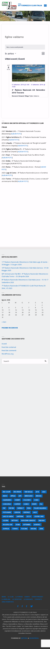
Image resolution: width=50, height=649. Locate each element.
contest (17, 504)
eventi (34, 504)
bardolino (29, 496)
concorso (7, 504)
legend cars (38, 516)
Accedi (4, 344)
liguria (5, 520)
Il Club (10, 596)
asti (20, 496)
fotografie (7, 512)
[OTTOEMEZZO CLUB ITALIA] (9, 5)
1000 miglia (28, 492)
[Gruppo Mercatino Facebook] (26, 606)
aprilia (13, 496)
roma (18, 524)
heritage (26, 512)
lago (35, 512)
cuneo (26, 504)
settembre (26, 524)
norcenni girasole (28, 520)
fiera (29, 508)
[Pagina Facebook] (18, 606)
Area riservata (8, 602)
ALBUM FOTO (16, 134)
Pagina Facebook (10, 327)
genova (17, 512)
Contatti (38, 599)
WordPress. (34, 638)
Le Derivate (28, 599)
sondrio (37, 524)
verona (33, 529)
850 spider (17, 492)
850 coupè (6, 492)
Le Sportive (17, 599)
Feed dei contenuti (9, 347)
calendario (7, 500)
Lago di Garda (8, 516)
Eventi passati (37, 596)
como (36, 500)
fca (41, 504)
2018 (37, 492)
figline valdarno (40, 508)
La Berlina (6, 599)
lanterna (20, 516)
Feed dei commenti (9, 350)
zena (41, 529)
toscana (24, 529)
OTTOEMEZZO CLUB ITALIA (30, 5)
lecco (29, 516)
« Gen (4, 322)
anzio (5, 496)
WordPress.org (7, 354)
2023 (43, 492)
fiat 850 (11, 508)
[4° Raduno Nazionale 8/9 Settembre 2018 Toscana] (28, 73)
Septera (24, 638)
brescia (38, 496)
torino (15, 529)
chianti (17, 500)
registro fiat (7, 524)
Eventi (27, 596)
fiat (4, 508)
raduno (42, 520)
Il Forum (19, 596)
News (4, 596)
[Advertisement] (25, 213)
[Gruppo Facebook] (22, 606)
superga (6, 529)
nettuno (15, 520)
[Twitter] (31, 606)
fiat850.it (20, 508)
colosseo (27, 500)
